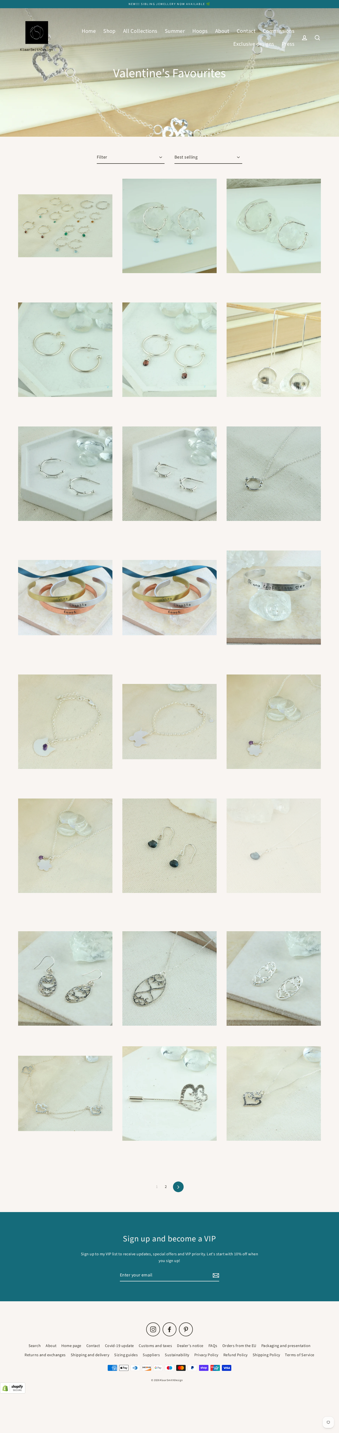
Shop (109, 31)
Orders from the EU (239, 1346)
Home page (71, 1346)
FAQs (212, 1346)
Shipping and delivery (90, 1355)
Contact (246, 31)
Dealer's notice (190, 1346)
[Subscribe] (215, 1275)
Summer (175, 31)
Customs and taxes (155, 1346)
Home (89, 31)
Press (288, 44)
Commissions (278, 31)
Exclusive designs (253, 44)
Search (35, 1346)
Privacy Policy (206, 1355)
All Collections (140, 31)
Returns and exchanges (45, 1355)
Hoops (199, 31)
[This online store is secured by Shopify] (12, 1392)
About (222, 31)
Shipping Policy (266, 1355)
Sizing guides (126, 1355)
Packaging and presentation (286, 1346)
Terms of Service (299, 1355)
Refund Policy (235, 1355)
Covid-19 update (119, 1346)
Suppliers (151, 1355)
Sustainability (177, 1355)
